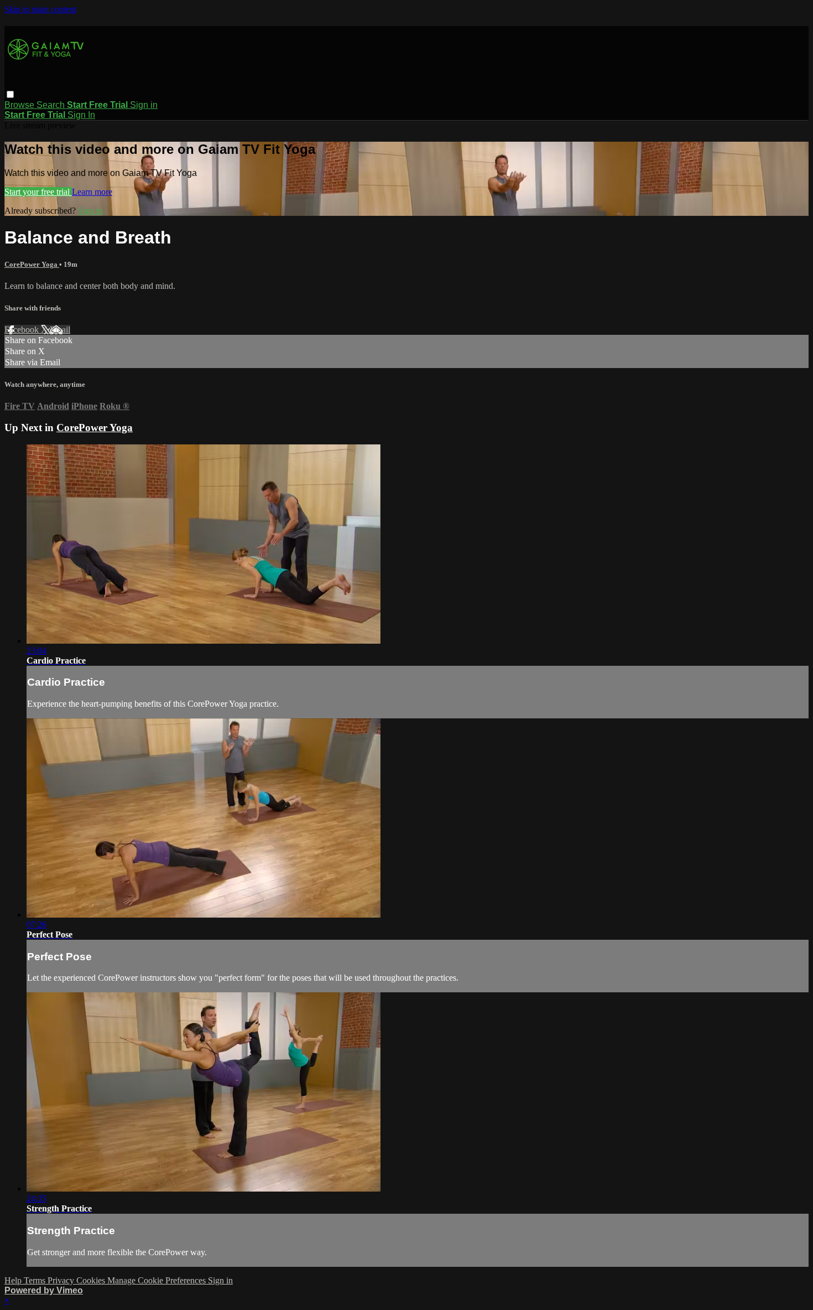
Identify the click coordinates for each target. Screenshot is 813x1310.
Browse (20, 105)
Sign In (81, 115)
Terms (36, 1280)
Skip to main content (40, 9)
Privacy (62, 1280)
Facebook (22, 329)
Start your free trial (38, 191)
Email (60, 329)
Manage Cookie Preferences (157, 1280)
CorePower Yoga (31, 264)
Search (52, 105)
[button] (10, 94)
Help (14, 1280)
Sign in (144, 105)
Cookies (91, 1280)
